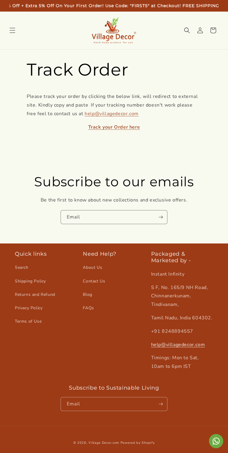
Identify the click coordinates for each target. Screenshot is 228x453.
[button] (12, 30)
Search (21, 267)
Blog (87, 294)
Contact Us (94, 281)
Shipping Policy (30, 281)
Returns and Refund (35, 294)
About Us (92, 267)
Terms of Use (28, 321)
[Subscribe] (160, 217)
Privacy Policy (28, 308)
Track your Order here (114, 127)
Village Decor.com (103, 442)
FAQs (88, 308)
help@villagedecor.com (112, 113)
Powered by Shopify (138, 442)
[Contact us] (216, 441)
